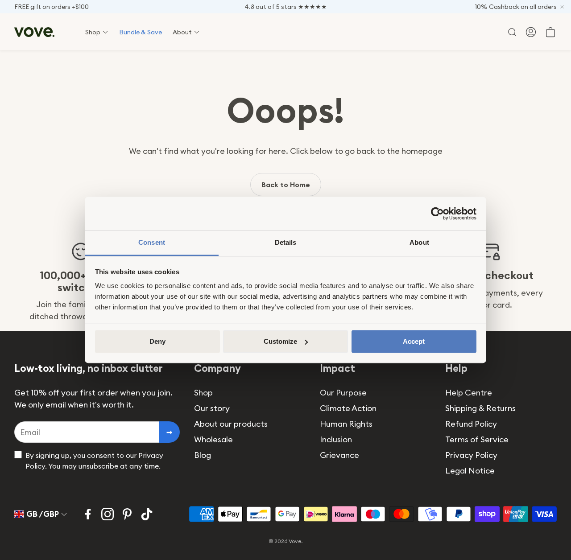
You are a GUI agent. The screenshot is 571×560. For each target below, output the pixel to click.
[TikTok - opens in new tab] (147, 514)
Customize (280, 341)
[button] (511, 32)
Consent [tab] (151, 242)
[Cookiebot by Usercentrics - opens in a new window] (437, 213)
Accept (414, 341)
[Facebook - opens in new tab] (88, 514)
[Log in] (531, 32)
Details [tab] (286, 242)
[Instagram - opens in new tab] (107, 514)
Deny (157, 341)
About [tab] (419, 242)
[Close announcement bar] (562, 6)
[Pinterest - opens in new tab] (127, 514)
